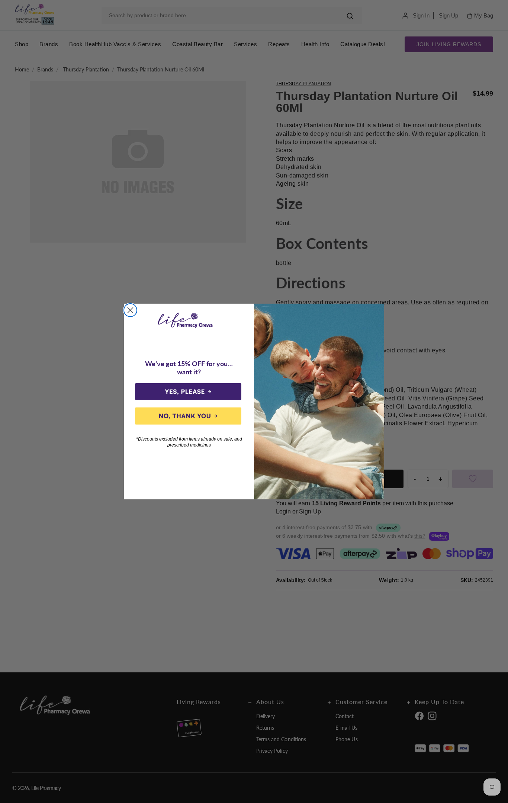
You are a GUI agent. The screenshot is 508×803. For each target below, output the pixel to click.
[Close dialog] (130, 310)
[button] (188, 391)
